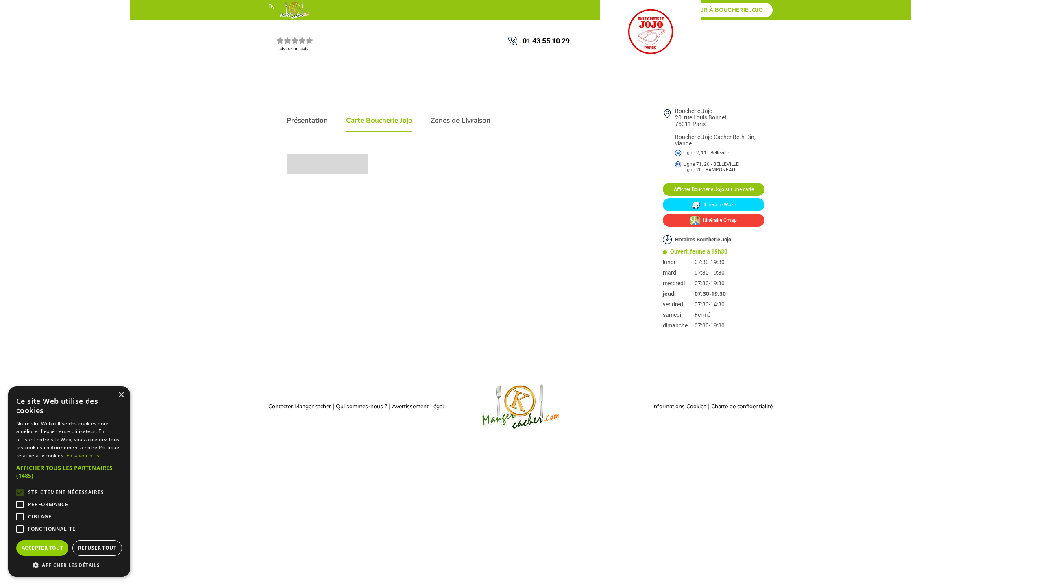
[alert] (69, 481)
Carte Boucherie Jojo (379, 120)
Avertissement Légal (418, 406)
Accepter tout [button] (42, 547)
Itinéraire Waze (719, 205)
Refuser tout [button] (97, 547)
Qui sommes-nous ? (362, 406)
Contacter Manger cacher (299, 406)
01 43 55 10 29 (546, 41)
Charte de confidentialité (742, 406)
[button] (69, 471)
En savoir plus (82, 455)
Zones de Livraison (460, 120)
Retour (723, 10)
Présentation (307, 120)
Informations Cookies (679, 406)
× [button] (121, 395)
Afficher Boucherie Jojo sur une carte (714, 189)
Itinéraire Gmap (719, 220)
